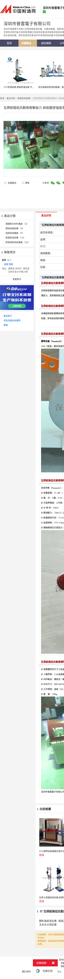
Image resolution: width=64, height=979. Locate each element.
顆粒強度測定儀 (48, 920)
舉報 (27, 182)
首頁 (2, 98)
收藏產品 (11, 182)
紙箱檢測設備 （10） (16, 237)
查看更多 (17, 279)
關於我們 (26, 971)
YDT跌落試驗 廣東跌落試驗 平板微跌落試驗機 (25, 87)
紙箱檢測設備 (23, 98)
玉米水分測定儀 (48, 924)
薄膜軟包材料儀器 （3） (17, 223)
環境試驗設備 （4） (15, 228)
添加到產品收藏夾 (12, 320)
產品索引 (8, 315)
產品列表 (11, 98)
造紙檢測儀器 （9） (15, 233)
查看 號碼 (8, 264)
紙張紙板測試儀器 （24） (18, 242)
